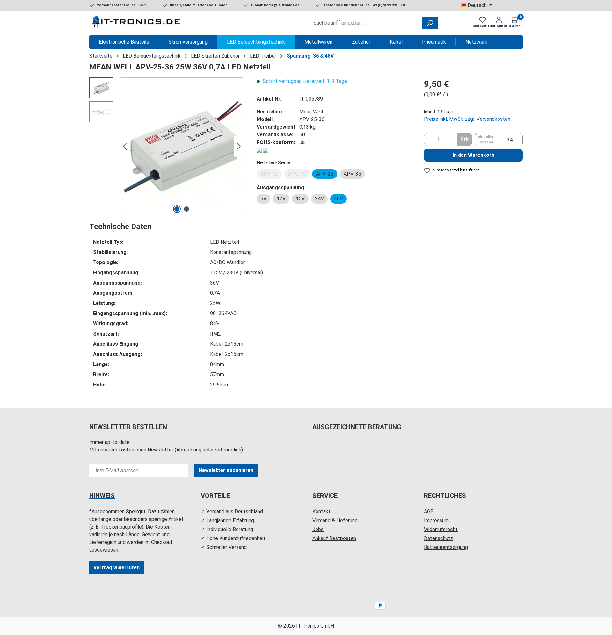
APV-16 (299, 175)
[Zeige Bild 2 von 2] (186, 209)
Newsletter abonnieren (226, 470)
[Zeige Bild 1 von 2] (176, 209)
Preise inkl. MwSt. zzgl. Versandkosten (467, 119)
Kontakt (321, 512)
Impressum (436, 520)
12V (281, 199)
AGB (428, 512)
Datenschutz (438, 538)
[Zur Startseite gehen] (137, 23)
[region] (166, 146)
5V (263, 199)
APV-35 (352, 174)
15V (300, 199)
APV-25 (324, 174)
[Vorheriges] (124, 146)
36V (338, 199)
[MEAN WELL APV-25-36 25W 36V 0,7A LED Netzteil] (182, 146)
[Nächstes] (239, 146)
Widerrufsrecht (441, 529)
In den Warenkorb (473, 155)
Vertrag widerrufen (116, 568)
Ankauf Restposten (334, 538)
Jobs (318, 529)
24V (319, 199)
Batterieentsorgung (446, 547)
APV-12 (271, 175)
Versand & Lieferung (335, 520)
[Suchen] (430, 23)
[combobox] (366, 23)
